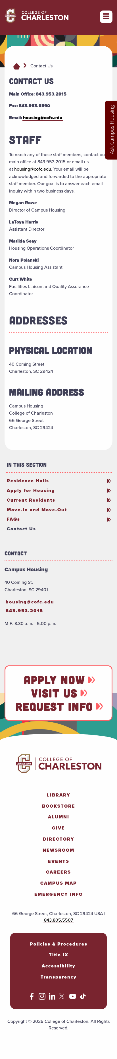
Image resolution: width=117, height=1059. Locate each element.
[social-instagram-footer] (42, 998)
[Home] (16, 66)
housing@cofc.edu (42, 117)
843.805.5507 (58, 920)
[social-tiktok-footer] (83, 998)
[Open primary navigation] (106, 17)
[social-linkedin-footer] (52, 998)
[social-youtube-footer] (72, 998)
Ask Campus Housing (111, 129)
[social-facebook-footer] (31, 998)
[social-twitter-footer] (62, 998)
